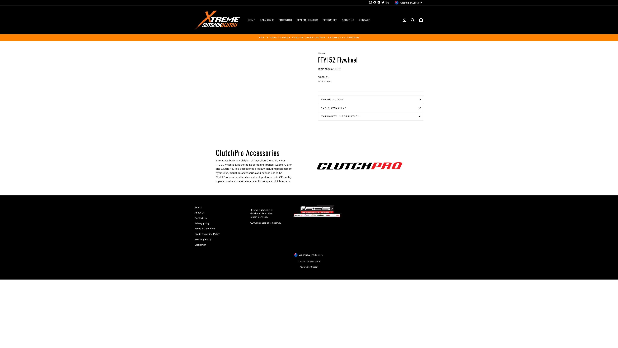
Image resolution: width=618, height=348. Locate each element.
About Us (200, 213)
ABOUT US (348, 20)
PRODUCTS (285, 20)
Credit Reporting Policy (207, 234)
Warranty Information (340, 116)
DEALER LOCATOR (307, 20)
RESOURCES (330, 20)
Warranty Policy (203, 239)
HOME (251, 20)
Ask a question (334, 108)
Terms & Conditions (205, 228)
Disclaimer (200, 245)
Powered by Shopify (309, 267)
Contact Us (201, 218)
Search (198, 207)
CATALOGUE (267, 20)
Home (321, 53)
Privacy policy (202, 223)
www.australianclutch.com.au (265, 223)
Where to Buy (332, 99)
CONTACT (364, 20)
